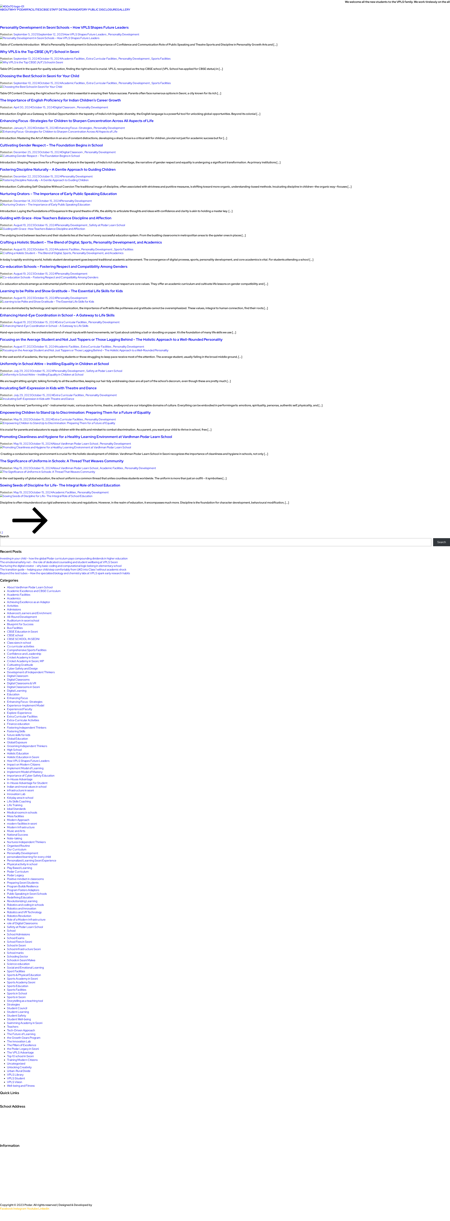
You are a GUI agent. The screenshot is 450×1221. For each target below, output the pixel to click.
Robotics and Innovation (21, 908)
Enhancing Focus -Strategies (74, 128)
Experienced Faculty (19, 709)
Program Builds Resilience (22, 886)
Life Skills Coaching (19, 801)
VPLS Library (15, 1074)
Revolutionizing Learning (22, 901)
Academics (14, 598)
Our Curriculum (16, 849)
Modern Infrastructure (21, 827)
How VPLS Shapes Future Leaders (85, 34)
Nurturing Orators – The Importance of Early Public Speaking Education (58, 193)
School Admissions (18, 934)
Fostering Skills (16, 731)
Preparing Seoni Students (22, 882)
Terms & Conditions (16, 1198)
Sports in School (17, 993)
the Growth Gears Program (23, 1038)
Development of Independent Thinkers (31, 672)
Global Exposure (17, 742)
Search (4, 536)
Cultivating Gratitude (20, 665)
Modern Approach (18, 820)
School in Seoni (16, 945)
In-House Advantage (20, 779)
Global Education (17, 739)
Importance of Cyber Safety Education (30, 775)
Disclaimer (9, 1190)
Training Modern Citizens (22, 1060)
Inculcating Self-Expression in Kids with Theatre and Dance (48, 388)
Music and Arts (16, 831)
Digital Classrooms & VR (21, 683)
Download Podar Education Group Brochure (35, 1153)
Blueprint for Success (20, 624)
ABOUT (5, 9)
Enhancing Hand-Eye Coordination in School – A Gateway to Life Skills (57, 315)
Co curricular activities (20, 646)
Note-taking (14, 838)
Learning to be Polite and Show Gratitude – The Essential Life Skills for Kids (61, 291)
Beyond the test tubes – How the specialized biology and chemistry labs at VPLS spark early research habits (65, 573)
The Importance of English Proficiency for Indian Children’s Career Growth (60, 100)
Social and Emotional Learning (25, 967)
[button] (5, 9)
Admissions (14, 609)
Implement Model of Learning (25, 768)
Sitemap (7, 1215)
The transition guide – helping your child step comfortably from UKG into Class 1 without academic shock (63, 569)
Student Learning (18, 1012)
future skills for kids (18, 735)
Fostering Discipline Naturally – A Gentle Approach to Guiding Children (58, 169)
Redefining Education (20, 897)
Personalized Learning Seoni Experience (31, 860)
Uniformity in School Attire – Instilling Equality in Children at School (54, 363)
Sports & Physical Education (24, 975)
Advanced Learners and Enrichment (29, 613)
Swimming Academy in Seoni (24, 1023)
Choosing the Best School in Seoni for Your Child (39, 76)
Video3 (6, 1175)
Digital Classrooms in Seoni (23, 687)
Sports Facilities (161, 58)
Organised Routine (18, 846)
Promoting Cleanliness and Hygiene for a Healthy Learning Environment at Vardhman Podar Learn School (86, 436)
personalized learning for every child (29, 857)
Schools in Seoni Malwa (21, 960)
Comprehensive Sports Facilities (26, 650)
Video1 (5, 1160)
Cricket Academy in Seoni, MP (25, 661)
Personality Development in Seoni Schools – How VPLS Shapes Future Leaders (64, 27)
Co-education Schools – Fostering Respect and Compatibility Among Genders (63, 266)
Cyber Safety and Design (22, 668)
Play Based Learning (19, 868)
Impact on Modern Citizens (23, 764)
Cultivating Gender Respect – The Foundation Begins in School (51, 145)
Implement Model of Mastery (25, 772)
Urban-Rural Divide (18, 1071)
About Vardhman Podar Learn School (75, 444)
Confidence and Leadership (24, 654)
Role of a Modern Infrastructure (26, 919)
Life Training (14, 805)
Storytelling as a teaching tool (25, 1001)
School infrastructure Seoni (24, 949)
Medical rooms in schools (22, 812)
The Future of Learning (21, 1034)
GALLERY (123, 9)
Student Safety (16, 1015)
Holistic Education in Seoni (23, 757)
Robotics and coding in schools (25, 905)
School (11, 930)
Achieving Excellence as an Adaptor (28, 602)
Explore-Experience (19, 713)
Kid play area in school (20, 798)
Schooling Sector (17, 956)
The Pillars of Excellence (21, 1045)
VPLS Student (16, 1078)
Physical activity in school (22, 864)
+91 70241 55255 (14, 1130)
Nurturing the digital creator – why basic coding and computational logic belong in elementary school (60, 566)
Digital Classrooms (18, 679)
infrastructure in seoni (20, 790)
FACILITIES (34, 9)
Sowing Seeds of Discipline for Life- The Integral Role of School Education (60, 485)
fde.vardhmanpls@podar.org (23, 1138)
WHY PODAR (18, 9)
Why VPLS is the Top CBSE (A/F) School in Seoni (39, 51)
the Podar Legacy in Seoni (23, 1049)
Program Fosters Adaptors (23, 890)
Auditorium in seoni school (23, 620)
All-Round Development (22, 617)
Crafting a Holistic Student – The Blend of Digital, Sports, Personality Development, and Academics (81, 242)
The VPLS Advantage (20, 1052)
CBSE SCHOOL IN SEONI (23, 639)
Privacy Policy (11, 1183)
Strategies (13, 1004)
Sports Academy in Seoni (22, 978)
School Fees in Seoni (19, 942)
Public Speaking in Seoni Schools (27, 894)
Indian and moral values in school (26, 787)
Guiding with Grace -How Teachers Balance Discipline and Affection (55, 218)
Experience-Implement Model (25, 705)
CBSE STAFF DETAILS (55, 9)
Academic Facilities (73, 58)
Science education (18, 964)
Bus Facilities (15, 628)
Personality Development (123, 34)
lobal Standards (16, 809)
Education (13, 694)
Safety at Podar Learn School (107, 225)
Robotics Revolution (19, 916)
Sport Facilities (16, 971)
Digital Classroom (64, 107)
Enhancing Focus (17, 698)
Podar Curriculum (18, 871)
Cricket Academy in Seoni (22, 657)
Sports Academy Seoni (21, 982)
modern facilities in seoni (22, 823)
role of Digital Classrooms (22, 923)
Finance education (18, 724)
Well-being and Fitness (21, 1086)
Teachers (12, 1026)
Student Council (17, 1008)
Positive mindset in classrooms (25, 879)
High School (14, 750)
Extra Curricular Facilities (101, 58)
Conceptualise (102, 1205)
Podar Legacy (15, 875)
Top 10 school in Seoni (20, 1056)
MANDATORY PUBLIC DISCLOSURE (93, 9)
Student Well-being (19, 1019)
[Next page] (30, 532)
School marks (15, 953)
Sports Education (17, 986)
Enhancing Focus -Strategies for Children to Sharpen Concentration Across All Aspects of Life (77, 120)
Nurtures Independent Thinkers (26, 842)
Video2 (6, 1168)
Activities (12, 606)
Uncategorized (16, 1063)
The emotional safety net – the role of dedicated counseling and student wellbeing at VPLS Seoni (59, 562)
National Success (17, 835)
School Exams (15, 938)
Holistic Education (18, 753)
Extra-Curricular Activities (23, 720)
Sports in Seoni (16, 997)
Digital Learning (16, 691)
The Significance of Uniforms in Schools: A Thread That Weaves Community (62, 461)
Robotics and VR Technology (24, 912)
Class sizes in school (19, 643)
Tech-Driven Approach (21, 1030)
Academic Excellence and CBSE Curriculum (34, 591)
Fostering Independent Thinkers (26, 727)
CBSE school (15, 635)
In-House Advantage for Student (27, 783)
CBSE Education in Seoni (22, 631)
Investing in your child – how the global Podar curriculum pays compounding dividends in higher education (64, 558)
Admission (6, 1102)
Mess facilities (15, 816)
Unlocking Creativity (19, 1067)
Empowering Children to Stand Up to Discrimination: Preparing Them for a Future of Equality (75, 412)
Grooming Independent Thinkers (27, 746)
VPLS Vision (14, 1082)
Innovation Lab (16, 794)
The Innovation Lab (19, 1041)
